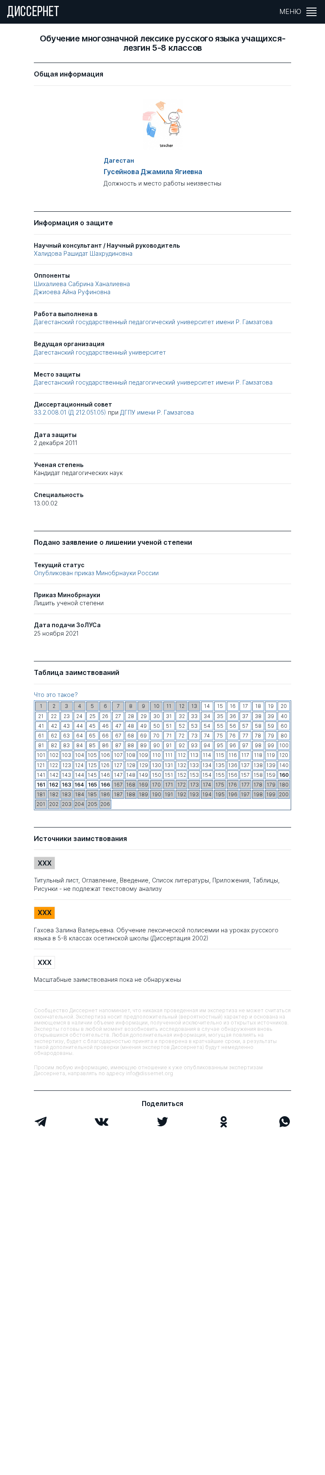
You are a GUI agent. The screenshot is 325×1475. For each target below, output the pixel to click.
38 (258, 716)
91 (169, 745)
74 (207, 735)
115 (220, 755)
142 (54, 775)
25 (92, 716)
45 (92, 726)
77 (245, 735)
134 (207, 765)
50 (156, 726)
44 (79, 726)
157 (245, 775)
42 (54, 726)
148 (130, 775)
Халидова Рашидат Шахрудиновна (83, 253)
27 (118, 716)
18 (258, 706)
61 (41, 735)
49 (143, 726)
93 (194, 745)
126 (105, 765)
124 (79, 765)
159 (270, 775)
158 (258, 775)
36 (232, 716)
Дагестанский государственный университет (100, 352)
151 (169, 775)
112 (182, 755)
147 (118, 775)
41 (41, 726)
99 (270, 745)
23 (66, 716)
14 (207, 706)
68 (130, 735)
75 (220, 735)
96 (232, 745)
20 (284, 706)
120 (283, 755)
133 (194, 765)
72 (182, 735)
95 (220, 745)
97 (245, 745)
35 (220, 716)
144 (79, 775)
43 (66, 726)
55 (220, 726)
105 (92, 755)
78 (258, 735)
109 (143, 755)
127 (118, 765)
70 (156, 735)
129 (143, 765)
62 (54, 735)
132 (181, 765)
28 (131, 716)
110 (156, 755)
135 (220, 765)
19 (271, 706)
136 (232, 765)
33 (194, 716)
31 (169, 716)
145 (92, 775)
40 (284, 716)
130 (156, 765)
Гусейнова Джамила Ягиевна (153, 172)
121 (41, 765)
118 (258, 755)
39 (270, 716)
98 (258, 745)
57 (245, 726)
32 (182, 716)
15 (220, 706)
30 (156, 716)
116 (233, 755)
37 (245, 716)
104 (79, 755)
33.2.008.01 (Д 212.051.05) (71, 412)
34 (207, 716)
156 (232, 775)
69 (143, 735)
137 (245, 765)
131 (169, 765)
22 (54, 716)
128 (131, 765)
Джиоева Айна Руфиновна (72, 291)
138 (258, 765)
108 (130, 755)
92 (182, 745)
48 (130, 726)
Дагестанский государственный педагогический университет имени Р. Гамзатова (153, 321)
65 (92, 735)
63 (66, 735)
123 (66, 765)
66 (105, 735)
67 (118, 735)
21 (41, 716)
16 (233, 706)
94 (207, 745)
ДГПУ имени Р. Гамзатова (157, 412)
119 (271, 755)
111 (169, 755)
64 (79, 735)
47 (118, 726)
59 (270, 726)
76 (232, 735)
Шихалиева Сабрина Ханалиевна (82, 283)
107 (118, 755)
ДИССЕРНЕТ (33, 12)
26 (105, 716)
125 (92, 765)
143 (66, 775)
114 (207, 755)
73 (194, 735)
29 (143, 716)
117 (245, 755)
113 (194, 755)
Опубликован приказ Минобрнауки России (96, 572)
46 (105, 726)
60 (284, 726)
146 (105, 775)
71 (169, 735)
